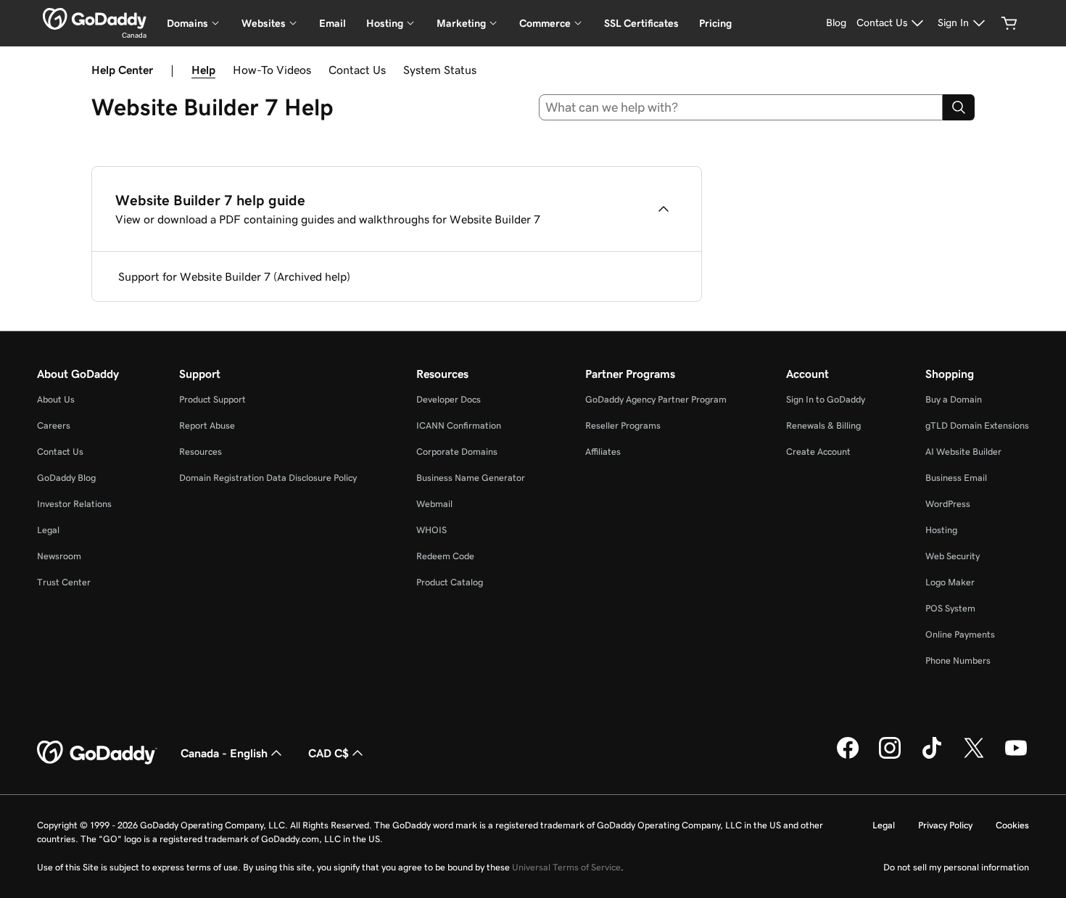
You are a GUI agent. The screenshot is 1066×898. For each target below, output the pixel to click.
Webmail (434, 503)
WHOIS (431, 530)
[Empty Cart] (1009, 23)
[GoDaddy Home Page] (97, 753)
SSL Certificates (641, 23)
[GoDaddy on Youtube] (1016, 756)
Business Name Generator (470, 477)
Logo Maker (950, 582)
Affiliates (603, 451)
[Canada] (94, 18)
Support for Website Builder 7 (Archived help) (234, 276)
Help (203, 69)
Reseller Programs (623, 425)
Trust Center (64, 582)
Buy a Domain (953, 399)
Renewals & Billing (823, 425)
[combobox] (741, 107)
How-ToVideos (272, 69)
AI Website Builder (963, 451)
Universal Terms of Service (566, 867)
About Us (56, 399)
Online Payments (960, 634)
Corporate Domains (456, 451)
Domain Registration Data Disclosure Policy (268, 477)
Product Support (212, 399)
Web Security (952, 556)
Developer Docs (448, 399)
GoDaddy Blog (66, 477)
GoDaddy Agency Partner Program (656, 399)
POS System (950, 608)
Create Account (818, 451)
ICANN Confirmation (458, 425)
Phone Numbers (958, 660)
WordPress (947, 503)
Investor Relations (74, 503)
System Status (439, 69)
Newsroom (59, 556)
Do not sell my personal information (956, 867)
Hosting (941, 530)
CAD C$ (328, 753)
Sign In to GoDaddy (825, 399)
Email (332, 23)
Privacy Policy (945, 825)
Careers (53, 425)
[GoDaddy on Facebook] (848, 756)
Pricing (715, 23)
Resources (200, 451)
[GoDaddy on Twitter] (974, 756)
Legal (48, 530)
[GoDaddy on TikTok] (932, 756)
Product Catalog (449, 582)
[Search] (959, 107)
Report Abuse (207, 425)
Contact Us (357, 69)
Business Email (956, 477)
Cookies (1012, 825)
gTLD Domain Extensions (977, 425)
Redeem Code (445, 556)
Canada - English (224, 753)
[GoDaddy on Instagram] (890, 756)
